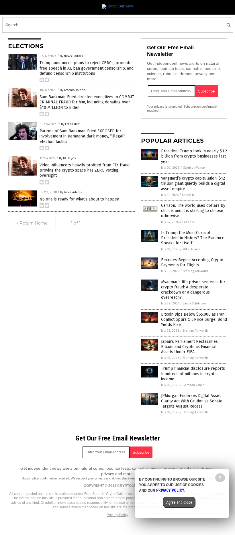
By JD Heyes (67, 158)
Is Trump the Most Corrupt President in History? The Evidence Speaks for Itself (192, 237)
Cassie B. (188, 195)
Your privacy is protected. (165, 106)
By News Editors (71, 56)
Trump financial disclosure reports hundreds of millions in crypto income (193, 373)
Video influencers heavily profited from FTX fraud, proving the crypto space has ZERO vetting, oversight (85, 170)
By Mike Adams (71, 192)
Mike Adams (191, 249)
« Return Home (32, 223)
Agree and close (179, 502)
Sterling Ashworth (195, 271)
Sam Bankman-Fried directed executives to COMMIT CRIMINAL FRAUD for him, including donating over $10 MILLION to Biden (87, 102)
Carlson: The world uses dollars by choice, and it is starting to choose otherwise (193, 210)
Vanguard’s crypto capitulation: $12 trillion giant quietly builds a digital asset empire (193, 183)
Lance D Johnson (195, 303)
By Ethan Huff (70, 124)
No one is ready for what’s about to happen (79, 199)
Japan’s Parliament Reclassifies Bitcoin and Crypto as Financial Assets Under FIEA (189, 346)
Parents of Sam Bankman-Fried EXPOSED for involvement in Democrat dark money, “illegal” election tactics (82, 136)
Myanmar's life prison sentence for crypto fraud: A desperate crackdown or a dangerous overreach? (193, 290)
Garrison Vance (194, 168)
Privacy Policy (117, 515)
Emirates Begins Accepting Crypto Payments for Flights (192, 262)
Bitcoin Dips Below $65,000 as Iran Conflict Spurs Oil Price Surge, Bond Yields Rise (194, 319)
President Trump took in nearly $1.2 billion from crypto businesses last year (194, 156)
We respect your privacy (88, 478)
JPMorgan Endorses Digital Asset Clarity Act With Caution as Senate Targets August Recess (191, 400)
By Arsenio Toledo (73, 90)
